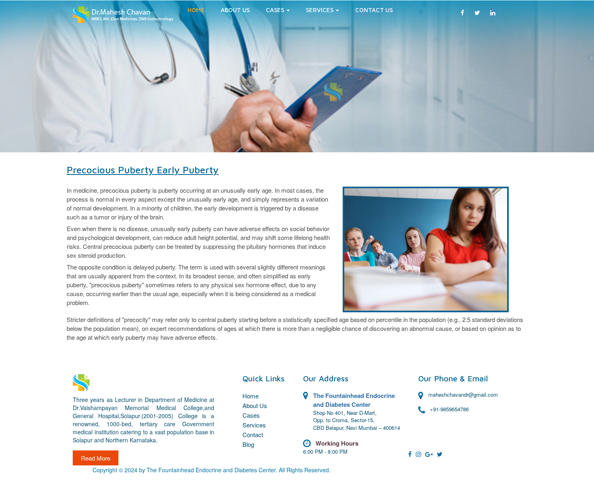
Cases (251, 415)
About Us (235, 9)
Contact (252, 434)
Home (195, 9)
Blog (248, 444)
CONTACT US (374, 9)
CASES (276, 9)
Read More (95, 458)
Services (320, 9)
